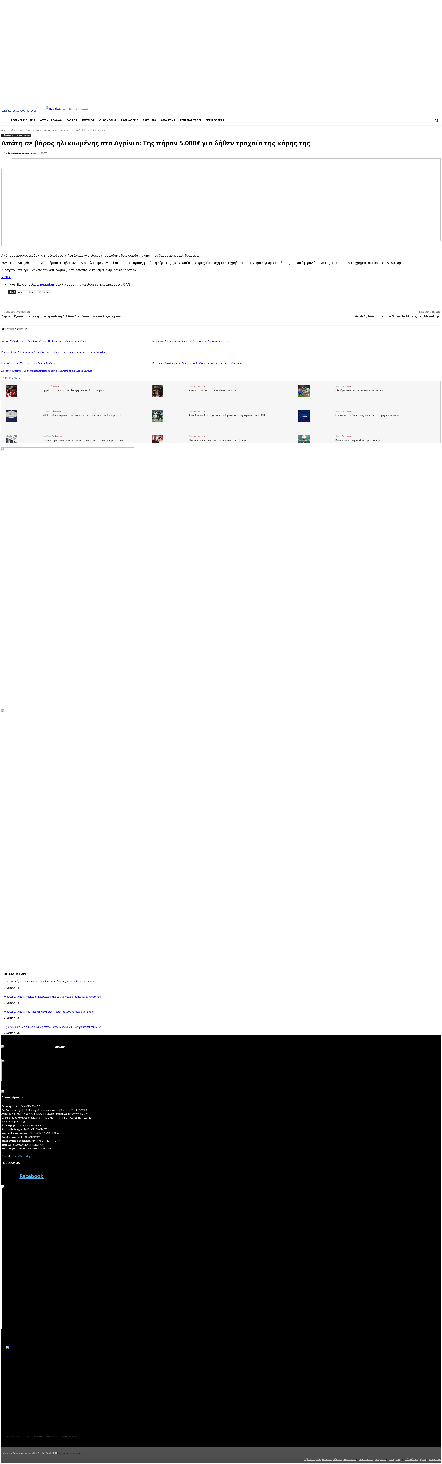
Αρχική (4, 130)
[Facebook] (9, 1176)
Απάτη (32, 292)
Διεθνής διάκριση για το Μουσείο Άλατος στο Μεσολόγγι (398, 316)
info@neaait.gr (23, 1156)
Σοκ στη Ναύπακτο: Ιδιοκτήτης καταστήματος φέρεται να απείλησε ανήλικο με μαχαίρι (46, 370)
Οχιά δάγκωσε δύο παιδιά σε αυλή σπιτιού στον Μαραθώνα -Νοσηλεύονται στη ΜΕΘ (52, 1027)
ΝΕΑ (7, 277)
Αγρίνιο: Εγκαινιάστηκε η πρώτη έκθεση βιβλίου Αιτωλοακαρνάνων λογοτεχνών (61, 316)
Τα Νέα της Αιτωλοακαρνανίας (20, 152)
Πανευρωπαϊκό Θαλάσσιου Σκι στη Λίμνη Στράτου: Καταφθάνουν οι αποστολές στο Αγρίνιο (200, 363)
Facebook (31, 1176)
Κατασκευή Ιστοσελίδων (69, 1453)
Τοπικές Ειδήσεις (23, 135)
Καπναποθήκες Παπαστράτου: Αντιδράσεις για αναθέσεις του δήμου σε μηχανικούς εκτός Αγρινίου (53, 352)
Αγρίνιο (22, 292)
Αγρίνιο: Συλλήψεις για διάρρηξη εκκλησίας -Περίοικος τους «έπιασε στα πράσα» (43, 341)
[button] (436, 120)
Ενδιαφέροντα (17, 130)
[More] (78, 301)
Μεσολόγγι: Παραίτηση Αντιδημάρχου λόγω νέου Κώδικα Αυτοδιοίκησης (190, 341)
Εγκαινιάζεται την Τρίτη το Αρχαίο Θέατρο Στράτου (28, 363)
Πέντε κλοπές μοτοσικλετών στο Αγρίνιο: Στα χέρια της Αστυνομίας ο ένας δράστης (50, 981)
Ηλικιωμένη (44, 292)
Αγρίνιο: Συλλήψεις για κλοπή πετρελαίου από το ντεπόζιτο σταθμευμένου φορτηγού (52, 996)
